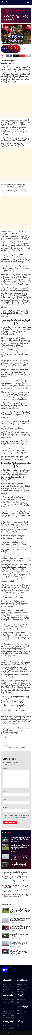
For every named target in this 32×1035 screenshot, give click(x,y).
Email (4, 799)
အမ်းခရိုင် (20, 1021)
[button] (27, 2)
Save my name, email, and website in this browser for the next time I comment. (16, 816)
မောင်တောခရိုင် (8, 995)
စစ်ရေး (5, 10)
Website (5, 807)
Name (4, 791)
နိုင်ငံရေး (15, 10)
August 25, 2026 (16, 841)
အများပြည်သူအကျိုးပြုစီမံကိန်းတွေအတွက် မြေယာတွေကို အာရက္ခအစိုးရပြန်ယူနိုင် (20, 847)
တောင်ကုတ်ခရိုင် (8, 1021)
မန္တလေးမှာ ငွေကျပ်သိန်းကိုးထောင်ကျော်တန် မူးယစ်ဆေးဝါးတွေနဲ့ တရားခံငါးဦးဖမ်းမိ (17, 895)
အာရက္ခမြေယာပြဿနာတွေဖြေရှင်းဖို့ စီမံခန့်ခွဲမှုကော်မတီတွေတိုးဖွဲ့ (20, 856)
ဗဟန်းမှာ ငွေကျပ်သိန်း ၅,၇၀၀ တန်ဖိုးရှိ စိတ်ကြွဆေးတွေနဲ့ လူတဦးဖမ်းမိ (13, 882)
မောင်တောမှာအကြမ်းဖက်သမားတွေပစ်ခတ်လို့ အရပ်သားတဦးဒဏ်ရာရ (20, 838)
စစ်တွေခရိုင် (7, 980)
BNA (4, 2)
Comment (6, 768)
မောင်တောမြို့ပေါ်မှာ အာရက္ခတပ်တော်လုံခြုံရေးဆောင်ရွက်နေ (19, 864)
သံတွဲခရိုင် (20, 995)
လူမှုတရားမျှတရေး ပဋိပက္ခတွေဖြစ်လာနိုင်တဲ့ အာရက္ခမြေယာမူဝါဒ (16, 891)
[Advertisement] (16, 100)
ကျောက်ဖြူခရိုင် (22, 1006)
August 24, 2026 (16, 851)
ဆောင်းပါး (10, 10)
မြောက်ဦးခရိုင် (22, 10)
